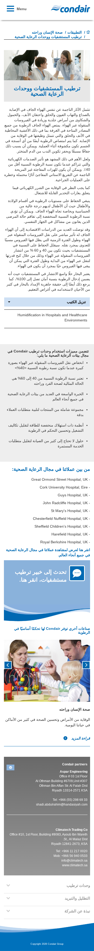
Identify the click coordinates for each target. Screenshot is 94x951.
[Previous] (86, 664)
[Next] (8, 664)
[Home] (88, 33)
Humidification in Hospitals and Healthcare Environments (52, 317)
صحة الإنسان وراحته (47, 32)
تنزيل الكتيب (76, 302)
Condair (70, 9)
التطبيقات (74, 32)
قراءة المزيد (80, 738)
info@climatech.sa (74, 860)
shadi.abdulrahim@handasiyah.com (61, 804)
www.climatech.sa (74, 865)
